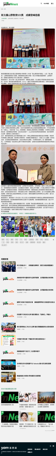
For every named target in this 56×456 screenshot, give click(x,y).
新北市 (22, 242)
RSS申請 (46, 3)
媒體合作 (30, 452)
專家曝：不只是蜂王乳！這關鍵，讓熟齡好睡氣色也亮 (27, 425)
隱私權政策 (37, 449)
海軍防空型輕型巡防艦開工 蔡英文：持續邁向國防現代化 (19, 213)
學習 (16, 239)
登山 (7, 239)
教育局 (46, 239)
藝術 (44, 242)
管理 (7, 242)
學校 (41, 239)
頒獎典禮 (32, 242)
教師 (25, 239)
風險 (17, 242)
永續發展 (31, 239)
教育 (3, 239)
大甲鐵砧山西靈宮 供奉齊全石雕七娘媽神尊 (46, 406)
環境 (12, 242)
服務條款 (30, 449)
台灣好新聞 (4, 18)
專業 (37, 239)
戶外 (21, 239)
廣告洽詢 (45, 449)
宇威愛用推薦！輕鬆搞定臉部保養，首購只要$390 (27, 406)
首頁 (2, 9)
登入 (52, 3)
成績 (27, 242)
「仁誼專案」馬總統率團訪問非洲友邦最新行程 (9, 425)
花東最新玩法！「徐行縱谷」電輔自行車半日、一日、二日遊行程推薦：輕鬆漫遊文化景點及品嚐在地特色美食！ (46, 425)
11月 (3, 242)
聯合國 (39, 242)
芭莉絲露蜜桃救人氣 (7, 405)
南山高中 (4, 245)
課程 (12, 239)
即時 (5, 9)
